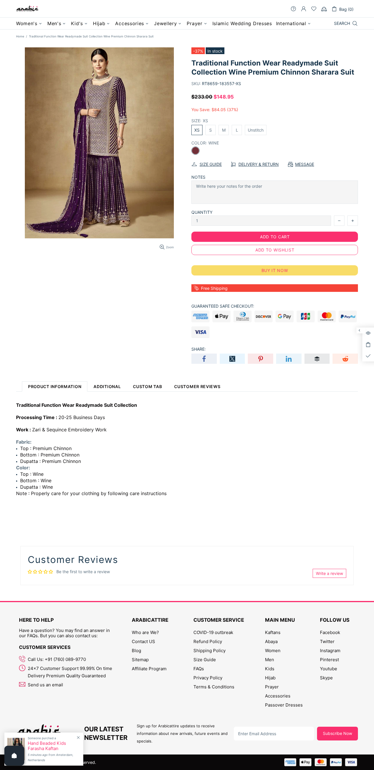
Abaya (271, 641)
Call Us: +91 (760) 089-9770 (57, 659)
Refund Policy (207, 641)
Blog (136, 650)
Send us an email (45, 685)
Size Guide (204, 659)
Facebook (330, 632)
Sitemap (140, 659)
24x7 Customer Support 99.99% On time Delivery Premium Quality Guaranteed (70, 672)
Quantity (201, 212)
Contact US (143, 641)
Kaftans (272, 632)
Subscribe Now (337, 733)
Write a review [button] (329, 573)
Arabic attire (27, 8)
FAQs (198, 668)
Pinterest (329, 659)
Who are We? (145, 632)
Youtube (328, 668)
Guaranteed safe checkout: (222, 306)
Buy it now (275, 270)
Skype (326, 678)
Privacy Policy (207, 678)
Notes (198, 177)
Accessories (277, 696)
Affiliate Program (149, 668)
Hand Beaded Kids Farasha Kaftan (47, 746)
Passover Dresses (284, 705)
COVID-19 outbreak (213, 632)
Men (269, 659)
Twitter (327, 641)
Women (272, 650)
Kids (269, 668)
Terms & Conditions (213, 687)
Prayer (272, 687)
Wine (195, 150)
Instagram (330, 650)
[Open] (14, 756)
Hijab (270, 678)
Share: (198, 349)
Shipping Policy (209, 650)
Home (20, 36)
